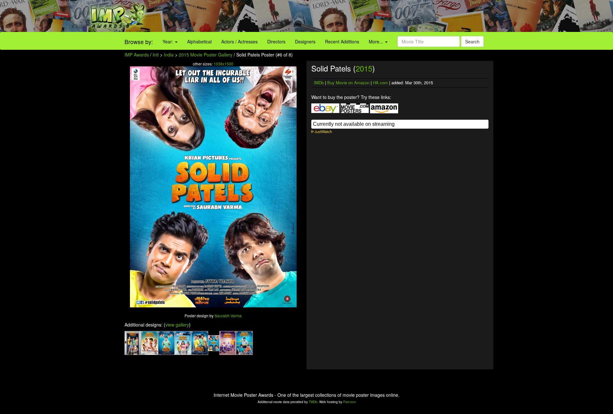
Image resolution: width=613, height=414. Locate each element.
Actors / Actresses (239, 41)
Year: (168, 41)
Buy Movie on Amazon (348, 82)
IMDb (319, 82)
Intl (156, 54)
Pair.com (349, 402)
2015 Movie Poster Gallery (205, 54)
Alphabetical (199, 41)
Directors (276, 41)
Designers (305, 41)
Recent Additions (342, 41)
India (169, 54)
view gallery (177, 324)
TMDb (313, 402)
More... (376, 41)
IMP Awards (137, 54)
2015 (364, 68)
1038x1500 (223, 63)
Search (472, 41)
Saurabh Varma (228, 315)
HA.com (380, 82)
